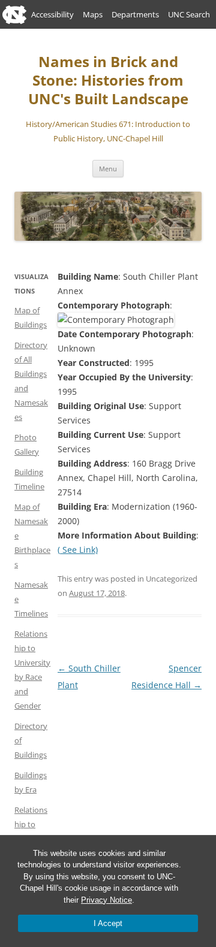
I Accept (108, 923)
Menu (108, 168)
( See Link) (78, 549)
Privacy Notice (106, 899)
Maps (93, 14)
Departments (135, 14)
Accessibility (52, 14)
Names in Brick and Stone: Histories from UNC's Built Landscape (108, 80)
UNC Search (189, 14)
